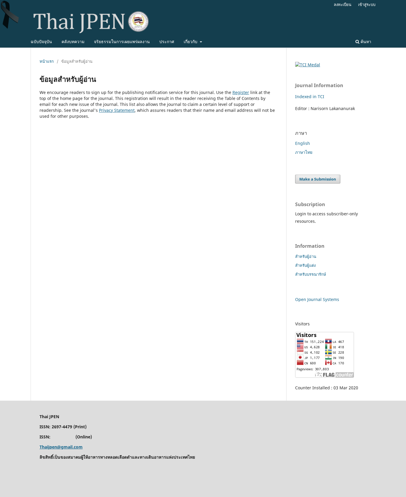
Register (240, 92)
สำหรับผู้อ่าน (305, 256)
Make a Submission (317, 179)
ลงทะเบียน (342, 4)
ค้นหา (365, 41)
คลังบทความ (73, 41)
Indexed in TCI (309, 96)
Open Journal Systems (317, 299)
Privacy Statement (117, 110)
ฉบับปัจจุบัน (41, 41)
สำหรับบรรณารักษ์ (310, 274)
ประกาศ (166, 41)
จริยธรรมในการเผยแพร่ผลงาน (122, 41)
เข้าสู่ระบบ (366, 4)
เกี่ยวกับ (191, 41)
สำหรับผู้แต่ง (305, 265)
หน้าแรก (47, 61)
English (302, 143)
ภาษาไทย (303, 152)
